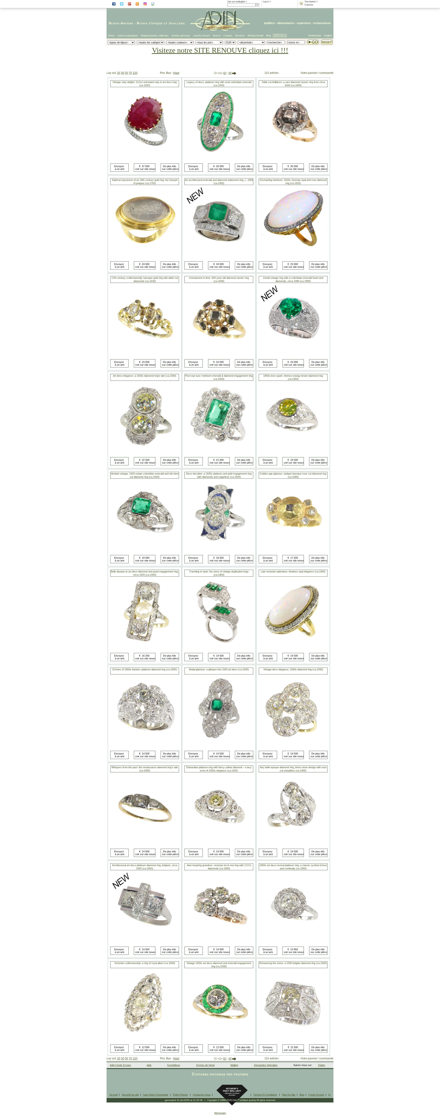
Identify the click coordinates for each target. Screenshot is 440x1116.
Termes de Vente (205, 1065)
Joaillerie (177, 23)
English (328, 35)
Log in (266, 1)
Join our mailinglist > (237, 1)
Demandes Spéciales (266, 1065)
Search (217, 35)
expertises (304, 23)
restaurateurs (322, 23)
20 (118, 73)
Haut (176, 73)
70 (130, 73)
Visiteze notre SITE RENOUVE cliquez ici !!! (220, 50)
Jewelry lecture (201, 35)
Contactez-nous (202, 1094)
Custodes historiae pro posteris (220, 1074)
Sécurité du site (130, 1094)
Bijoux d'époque (150, 23)
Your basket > (311, 1)
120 (135, 73)
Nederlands (314, 35)
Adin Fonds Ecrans (120, 1065)
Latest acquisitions (127, 35)
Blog (268, 35)
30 (122, 73)
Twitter (321, 1065)
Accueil (114, 1094)
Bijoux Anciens (121, 23)
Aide (149, 1065)
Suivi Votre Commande (155, 1094)
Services (240, 35)
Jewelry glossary (180, 35)
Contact (227, 35)
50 (126, 73)
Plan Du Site (288, 1094)
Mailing (234, 1065)
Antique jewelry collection (154, 35)
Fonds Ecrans (316, 1094)
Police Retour (180, 1094)
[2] (224, 73)
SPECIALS (280, 35)
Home (111, 35)
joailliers (269, 23)
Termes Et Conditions (265, 1094)
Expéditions (173, 1065)
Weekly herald (255, 35)
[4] (229, 73)
